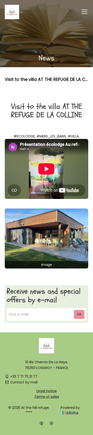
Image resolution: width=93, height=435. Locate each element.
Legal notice (46, 390)
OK (79, 314)
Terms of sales (46, 396)
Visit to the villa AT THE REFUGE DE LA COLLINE (46, 79)
